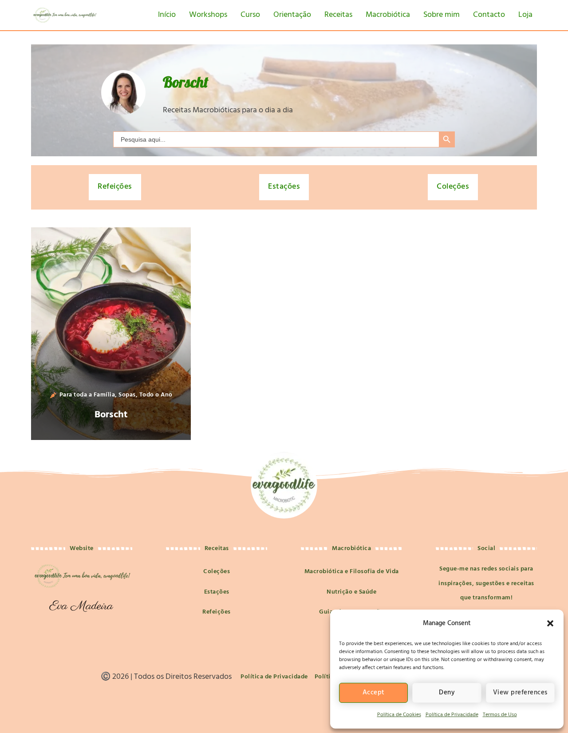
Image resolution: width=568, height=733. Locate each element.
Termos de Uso (500, 714)
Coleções (453, 186)
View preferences (520, 692)
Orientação (292, 14)
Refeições (115, 186)
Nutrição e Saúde (351, 592)
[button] (550, 623)
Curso (250, 14)
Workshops (208, 14)
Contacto (489, 14)
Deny (447, 692)
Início (167, 14)
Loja (525, 14)
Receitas (338, 14)
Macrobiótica (388, 14)
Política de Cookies (399, 714)
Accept (374, 692)
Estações (284, 186)
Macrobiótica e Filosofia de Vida (351, 572)
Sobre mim (441, 14)
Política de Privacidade (452, 714)
